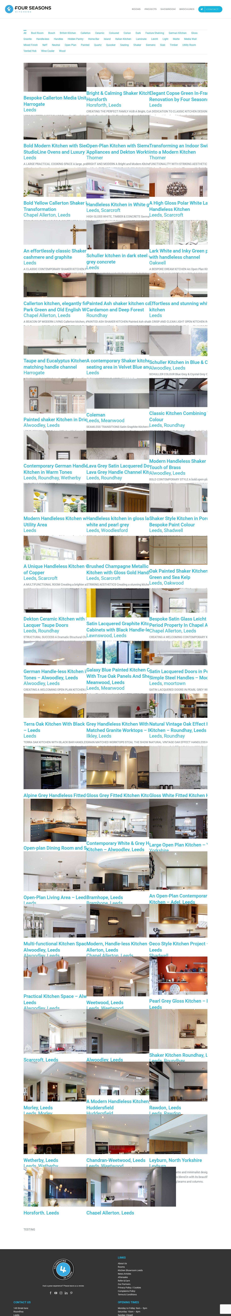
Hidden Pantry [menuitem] (75, 39)
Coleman (95, 415)
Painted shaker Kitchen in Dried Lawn (63, 419)
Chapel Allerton (40, 215)
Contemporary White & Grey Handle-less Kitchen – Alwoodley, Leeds (131, 835)
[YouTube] (55, 1293)
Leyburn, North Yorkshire (194, 1150)
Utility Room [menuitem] (189, 44)
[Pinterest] (71, 1293)
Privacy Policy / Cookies (129, 1287)
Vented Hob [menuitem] (30, 50)
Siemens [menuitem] (150, 44)
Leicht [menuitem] (154, 39)
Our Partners (124, 1284)
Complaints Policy (126, 1291)
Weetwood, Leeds (131, 992)
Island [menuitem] (107, 39)
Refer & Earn (124, 1280)
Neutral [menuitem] (56, 44)
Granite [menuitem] (28, 39)
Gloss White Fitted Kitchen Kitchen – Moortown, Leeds (194, 782)
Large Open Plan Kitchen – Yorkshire (194, 835)
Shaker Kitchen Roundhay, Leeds (194, 1045)
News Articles (124, 1274)
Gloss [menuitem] (194, 33)
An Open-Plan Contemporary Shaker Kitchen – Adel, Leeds (194, 887)
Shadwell (173, 530)
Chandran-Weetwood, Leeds (131, 1150)
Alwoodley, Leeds (131, 1045)
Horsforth (96, 105)
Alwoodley (160, 368)
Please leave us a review (73, 1286)
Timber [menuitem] (174, 44)
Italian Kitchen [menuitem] (123, 39)
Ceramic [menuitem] (99, 33)
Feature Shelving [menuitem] (155, 33)
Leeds (30, 110)
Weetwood (112, 1008)
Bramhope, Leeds (131, 887)
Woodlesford (114, 530)
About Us (122, 1263)
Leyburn (157, 1166)
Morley (45, 1113)
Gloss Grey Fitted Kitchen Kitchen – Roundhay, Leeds (131, 782)
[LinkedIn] (66, 1293)
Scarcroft (110, 210)
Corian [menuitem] (127, 33)
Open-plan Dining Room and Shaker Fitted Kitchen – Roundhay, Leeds (68, 835)
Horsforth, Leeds (68, 1203)
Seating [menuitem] (124, 44)
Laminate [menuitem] (141, 39)
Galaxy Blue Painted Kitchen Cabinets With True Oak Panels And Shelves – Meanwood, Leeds (125, 676)
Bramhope (97, 903)
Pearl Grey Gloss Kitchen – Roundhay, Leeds (194, 992)
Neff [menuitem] (44, 44)
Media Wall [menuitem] (190, 39)
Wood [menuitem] (62, 50)
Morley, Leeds (68, 1098)
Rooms (121, 1267)
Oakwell (157, 263)
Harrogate (34, 372)
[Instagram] (61, 1293)
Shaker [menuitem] (137, 44)
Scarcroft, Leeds (68, 1045)
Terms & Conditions (127, 1294)
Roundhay (96, 315)
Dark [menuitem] (138, 33)
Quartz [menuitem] (98, 44)
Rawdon (172, 1113)
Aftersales (123, 1277)
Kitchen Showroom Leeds (130, 1270)
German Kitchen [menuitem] (178, 33)
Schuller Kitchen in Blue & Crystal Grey (190, 362)
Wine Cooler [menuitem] (47, 50)
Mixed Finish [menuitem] (31, 44)
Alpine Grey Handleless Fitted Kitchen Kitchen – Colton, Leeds (68, 782)
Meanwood (112, 420)
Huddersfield (99, 1113)
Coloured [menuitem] (114, 33)
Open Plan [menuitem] (70, 44)
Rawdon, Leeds (194, 1098)
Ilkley (91, 736)
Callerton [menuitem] (86, 33)
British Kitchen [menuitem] (68, 33)
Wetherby (71, 478)
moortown (175, 683)
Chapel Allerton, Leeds (131, 1203)
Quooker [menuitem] (111, 44)
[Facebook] (50, 1293)
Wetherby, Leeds (68, 1150)
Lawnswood (99, 635)
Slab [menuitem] (162, 44)
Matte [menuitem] (176, 39)
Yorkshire (159, 850)
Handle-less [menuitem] (42, 39)
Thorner (94, 157)
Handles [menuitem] (58, 39)
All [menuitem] (25, 33)
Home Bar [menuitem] (93, 39)
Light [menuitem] (165, 39)
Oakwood (174, 583)
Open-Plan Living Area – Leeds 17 (68, 887)
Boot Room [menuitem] (37, 33)
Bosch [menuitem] (51, 33)
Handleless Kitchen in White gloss (122, 204)
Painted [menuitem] (85, 44)
